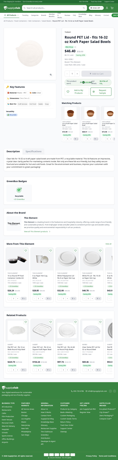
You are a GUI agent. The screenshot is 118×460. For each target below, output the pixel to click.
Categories (34, 15)
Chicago (24, 415)
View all (108, 244)
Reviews (67, 15)
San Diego (25, 435)
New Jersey (25, 425)
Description (13, 151)
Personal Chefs (7, 423)
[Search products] (84, 8)
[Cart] (112, 8)
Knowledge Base (82, 15)
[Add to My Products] (26, 250)
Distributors (45, 438)
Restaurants (6, 410)
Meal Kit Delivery (8, 426)
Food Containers (20, 21)
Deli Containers (34, 21)
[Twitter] (114, 391)
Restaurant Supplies (49, 428)
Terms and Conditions (107, 456)
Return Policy (65, 422)
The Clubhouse (47, 432)
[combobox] (54, 8)
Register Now (85, 412)
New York (24, 428)
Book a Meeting (66, 412)
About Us (44, 409)
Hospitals (5, 429)
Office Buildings (8, 439)
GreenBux (45, 435)
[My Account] (107, 8)
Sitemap (63, 432)
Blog (90, 15)
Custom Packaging (67, 415)
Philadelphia (26, 432)
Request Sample (102, 91)
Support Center (109, 2)
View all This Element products (36, 231)
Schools (5, 432)
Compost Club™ (105, 419)
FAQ (74, 15)
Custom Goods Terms (68, 419)
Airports (5, 442)
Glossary (98, 15)
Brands (43, 15)
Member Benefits (52, 15)
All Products (11, 15)
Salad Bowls (46, 21)
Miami (23, 422)
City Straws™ (104, 412)
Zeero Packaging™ (106, 415)
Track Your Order (96, 2)
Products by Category (68, 409)
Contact (106, 15)
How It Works (60, 15)
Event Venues (7, 420)
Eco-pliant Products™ (107, 409)
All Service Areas (27, 409)
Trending (25, 15)
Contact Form (46, 415)
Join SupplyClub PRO (88, 409)
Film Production (8, 416)
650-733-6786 (83, 2)
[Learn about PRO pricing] (75, 47)
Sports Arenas (7, 436)
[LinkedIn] (110, 391)
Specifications (33, 151)
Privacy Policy (91, 456)
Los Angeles (26, 419)
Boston (24, 412)
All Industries (7, 407)
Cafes (4, 413)
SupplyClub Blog (47, 419)
